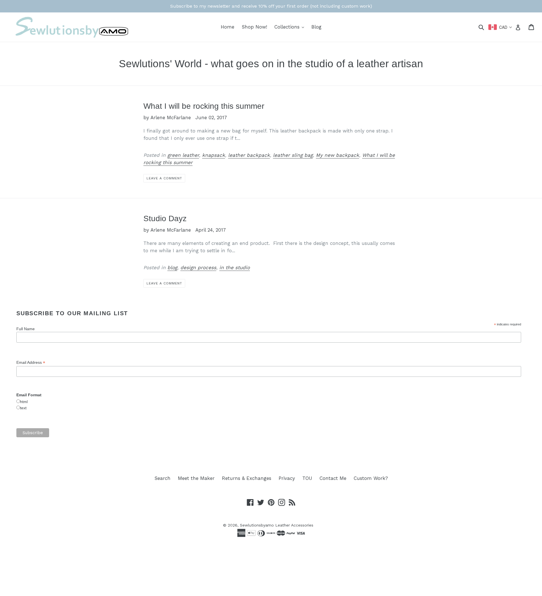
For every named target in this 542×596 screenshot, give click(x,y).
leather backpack (249, 155)
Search (162, 478)
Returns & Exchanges (246, 478)
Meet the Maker (196, 478)
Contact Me (333, 478)
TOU (307, 478)
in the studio (234, 267)
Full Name (25, 329)
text (23, 408)
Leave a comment (164, 178)
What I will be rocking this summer (203, 106)
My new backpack (337, 155)
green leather (183, 155)
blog (172, 267)
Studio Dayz (165, 218)
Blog (316, 27)
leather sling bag (293, 155)
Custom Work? (371, 478)
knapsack (213, 155)
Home (227, 27)
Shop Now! (254, 27)
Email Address (30, 362)
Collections (290, 27)
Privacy (287, 478)
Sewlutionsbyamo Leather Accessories (276, 525)
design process (198, 267)
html (24, 401)
